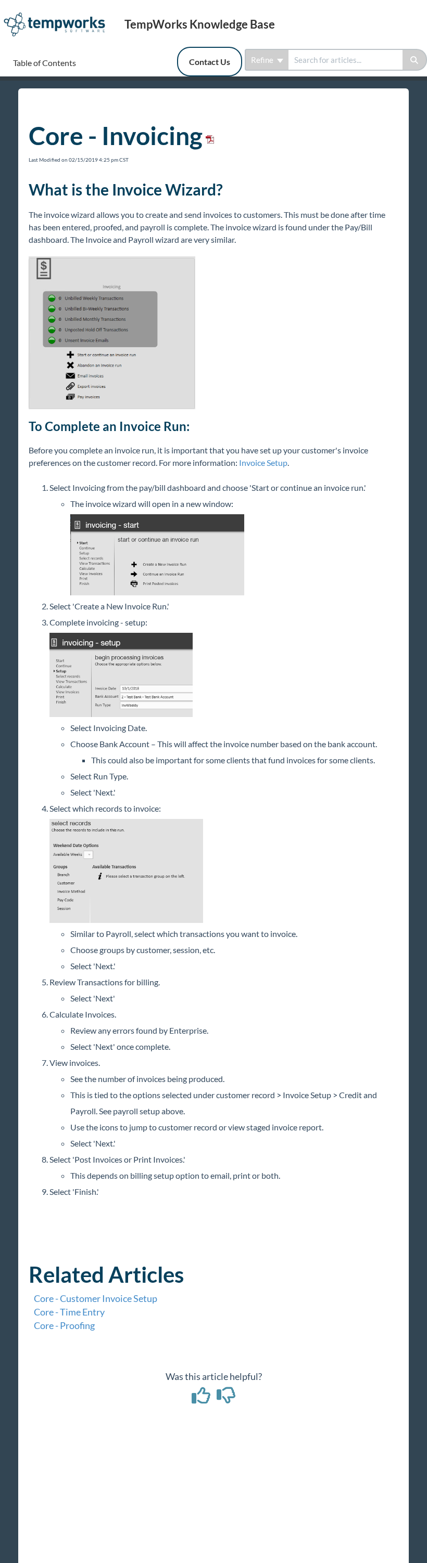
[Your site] (58, 14)
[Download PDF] (208, 135)
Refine (263, 59)
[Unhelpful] (226, 1398)
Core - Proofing (64, 1325)
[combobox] (345, 60)
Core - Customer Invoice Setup (95, 1298)
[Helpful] (202, 1398)
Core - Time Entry (69, 1312)
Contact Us (209, 62)
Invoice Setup (262, 462)
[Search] (415, 60)
